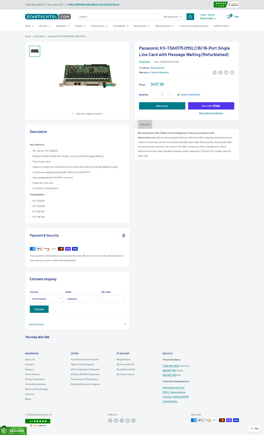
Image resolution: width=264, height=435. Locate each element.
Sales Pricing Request (82, 364)
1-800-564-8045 (171, 365)
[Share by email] (232, 72)
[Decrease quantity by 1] (154, 94)
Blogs (28, 398)
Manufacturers (163, 25)
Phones (43, 25)
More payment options (211, 112)
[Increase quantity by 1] (170, 94)
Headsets (61, 25)
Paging (78, 25)
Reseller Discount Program (85, 384)
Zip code (106, 291)
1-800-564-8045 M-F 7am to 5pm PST (44, 4)
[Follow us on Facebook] (110, 420)
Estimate (39, 309)
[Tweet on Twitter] (226, 72)
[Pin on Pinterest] (220, 72)
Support (29, 369)
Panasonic (144, 62)
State (68, 291)
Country (34, 291)
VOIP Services (221, 25)
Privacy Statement (35, 379)
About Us (30, 359)
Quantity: (144, 94)
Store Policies (32, 374)
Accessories (97, 25)
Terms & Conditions (35, 384)
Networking (140, 25)
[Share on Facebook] (215, 72)
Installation (119, 25)
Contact (29, 364)
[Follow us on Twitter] (116, 420)
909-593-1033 (170, 374)
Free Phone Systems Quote (194, 25)
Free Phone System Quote (85, 359)
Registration (123, 359)
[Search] (190, 16)
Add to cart (162, 105)
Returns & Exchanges (36, 388)
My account (206, 18)
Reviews (29, 394)
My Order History (125, 374)
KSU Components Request (85, 369)
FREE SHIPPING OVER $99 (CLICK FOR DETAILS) (93, 4)
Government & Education (84, 379)
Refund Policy (36, 324)
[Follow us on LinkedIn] (133, 420)
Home (28, 36)
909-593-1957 (169, 370)
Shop (28, 25)
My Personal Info (125, 364)
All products (39, 36)
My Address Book (126, 369)
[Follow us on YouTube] (127, 420)
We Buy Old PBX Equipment (85, 374)
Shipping (145, 124)
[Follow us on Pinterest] (122, 420)
